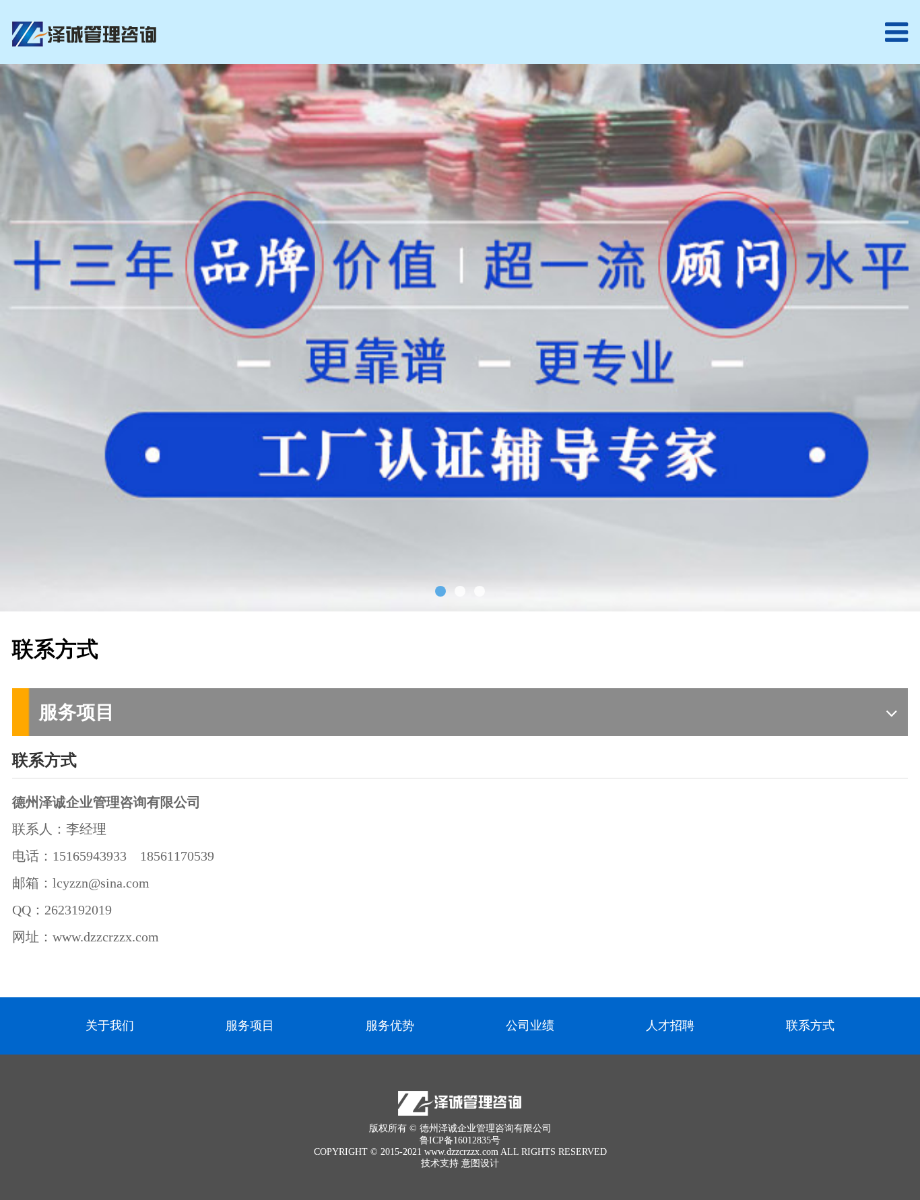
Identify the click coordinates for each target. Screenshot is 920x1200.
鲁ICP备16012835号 (460, 1140)
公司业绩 (530, 1025)
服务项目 (250, 1025)
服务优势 (390, 1025)
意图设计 (480, 1163)
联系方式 (810, 1025)
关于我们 (110, 1025)
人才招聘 (670, 1025)
